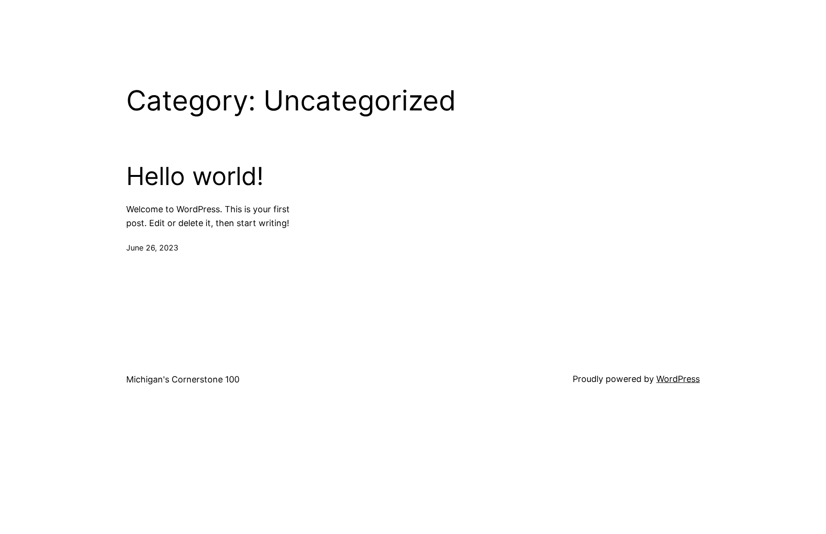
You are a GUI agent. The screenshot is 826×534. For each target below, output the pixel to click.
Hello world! (194, 176)
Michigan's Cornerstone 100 (182, 379)
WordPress (678, 379)
